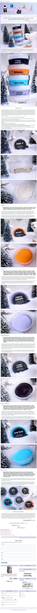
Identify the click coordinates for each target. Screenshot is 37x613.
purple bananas (31, 536)
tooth (27, 537)
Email (2, 555)
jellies (15, 536)
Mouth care (6, 536)
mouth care (20, 536)
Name (2, 552)
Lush (17, 536)
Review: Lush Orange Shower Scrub (8, 600)
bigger (32, 22)
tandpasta (20, 537)
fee (3, 604)
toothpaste (29, 537)
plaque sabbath (26, 536)
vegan (35, 537)
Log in (22, 592)
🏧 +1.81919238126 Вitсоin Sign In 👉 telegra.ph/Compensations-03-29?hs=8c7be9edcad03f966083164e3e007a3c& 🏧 (9, 598)
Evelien (35, 20)
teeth (25, 537)
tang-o (23, 537)
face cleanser (5, 592)
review (35, 536)
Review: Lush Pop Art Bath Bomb (5, 16)
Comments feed (23, 595)
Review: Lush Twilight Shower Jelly (6, 534)
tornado (33, 537)
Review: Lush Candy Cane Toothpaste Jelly (7, 530)
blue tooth (12, 536)
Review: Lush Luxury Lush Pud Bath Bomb (30, 16)
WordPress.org (23, 596)
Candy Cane (9, 51)
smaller (35, 22)
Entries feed (22, 594)
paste (23, 536)
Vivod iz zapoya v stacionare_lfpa (7, 595)
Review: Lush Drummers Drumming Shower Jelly (8, 535)
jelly (16, 536)
